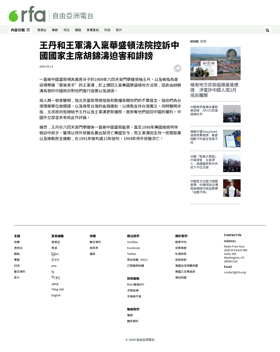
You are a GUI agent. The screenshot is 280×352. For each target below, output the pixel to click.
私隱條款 (181, 254)
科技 (107, 30)
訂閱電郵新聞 (135, 265)
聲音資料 (19, 271)
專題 (55, 30)
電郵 (130, 315)
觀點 (78, 30)
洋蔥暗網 (132, 290)
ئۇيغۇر (55, 283)
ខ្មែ (52, 271)
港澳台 (41, 30)
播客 (92, 254)
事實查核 (93, 30)
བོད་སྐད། (55, 277)
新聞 (17, 242)
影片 (119, 30)
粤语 (54, 248)
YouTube (132, 242)
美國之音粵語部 (185, 271)
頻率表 (94, 248)
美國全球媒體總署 (186, 265)
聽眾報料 (132, 321)
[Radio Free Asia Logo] (51, 13)
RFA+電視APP (135, 284)
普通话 (55, 242)
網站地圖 (181, 277)
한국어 (55, 260)
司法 (66, 30)
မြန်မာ (55, 254)
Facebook (133, 248)
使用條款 (181, 260)
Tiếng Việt (57, 289)
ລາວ (53, 265)
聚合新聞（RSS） (138, 260)
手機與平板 (134, 296)
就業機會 (181, 248)
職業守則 (181, 242)
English (56, 295)
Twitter (131, 254)
